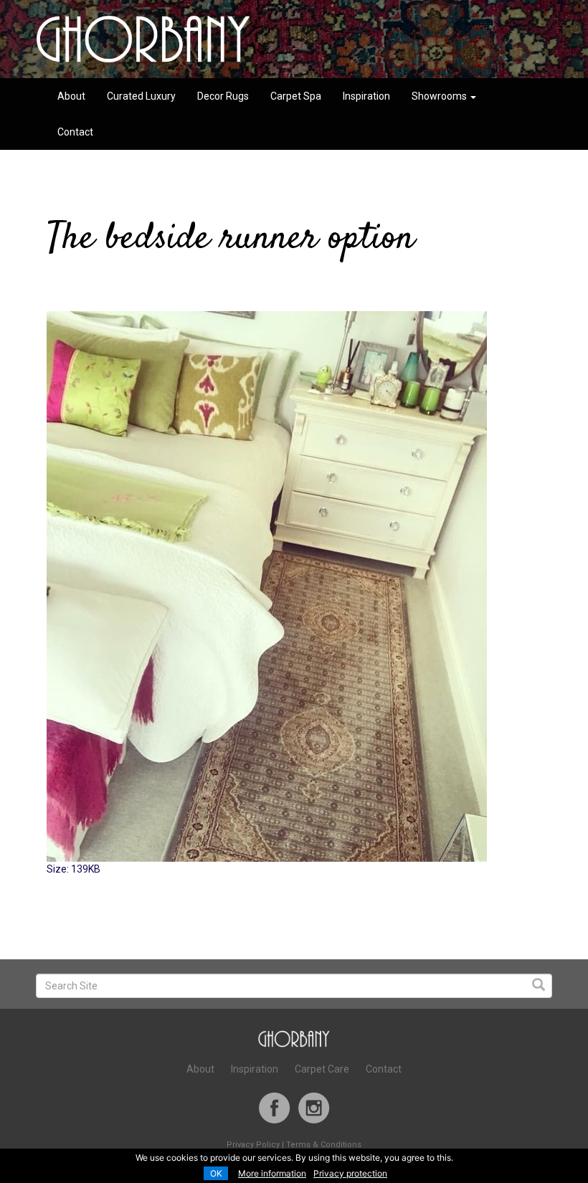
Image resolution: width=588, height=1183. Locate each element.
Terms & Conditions (323, 1144)
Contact (75, 132)
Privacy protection (350, 1173)
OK (216, 1173)
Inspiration (366, 96)
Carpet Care (322, 1069)
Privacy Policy (253, 1144)
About (71, 96)
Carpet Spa (295, 96)
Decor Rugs (223, 96)
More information (272, 1173)
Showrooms (440, 96)
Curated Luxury (141, 96)
